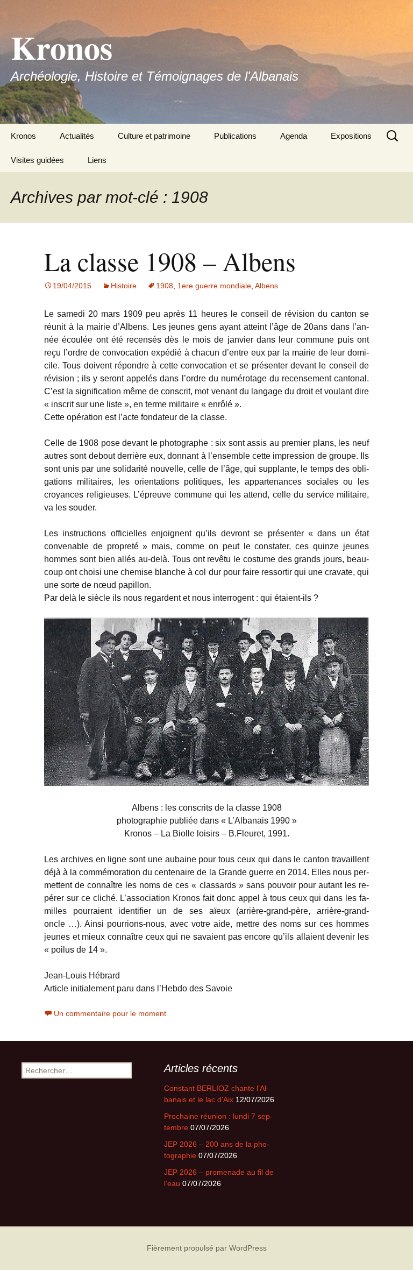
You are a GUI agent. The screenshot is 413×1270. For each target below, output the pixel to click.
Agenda (293, 135)
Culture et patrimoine (154, 135)
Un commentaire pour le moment (110, 1013)
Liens (97, 160)
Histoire (124, 285)
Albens (266, 285)
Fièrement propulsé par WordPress (207, 1248)
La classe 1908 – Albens (170, 261)
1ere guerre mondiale (214, 285)
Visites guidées (37, 160)
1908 (164, 285)
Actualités (77, 135)
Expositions (351, 135)
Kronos (23, 135)
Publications (235, 135)
